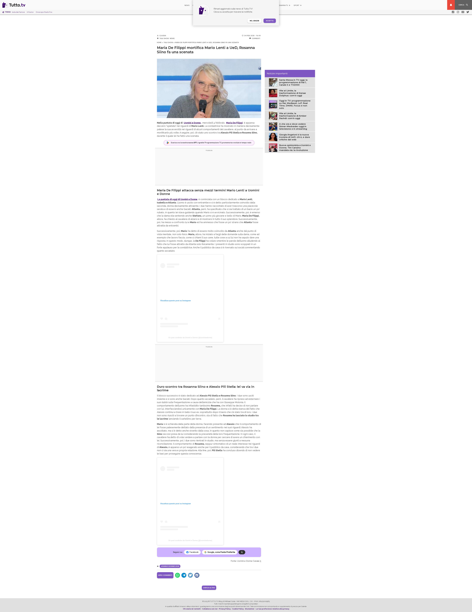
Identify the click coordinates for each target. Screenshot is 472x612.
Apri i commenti (165, 575)
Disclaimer (249, 609)
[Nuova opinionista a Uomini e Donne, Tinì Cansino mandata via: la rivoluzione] (273, 147)
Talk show (164, 38)
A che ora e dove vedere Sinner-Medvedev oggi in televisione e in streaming (293, 126)
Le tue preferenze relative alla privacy (272, 609)
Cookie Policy (238, 609)
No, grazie (254, 21)
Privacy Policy (225, 609)
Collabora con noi (209, 609)
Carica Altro (209, 588)
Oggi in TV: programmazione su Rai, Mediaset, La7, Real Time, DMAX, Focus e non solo (294, 104)
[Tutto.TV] (20, 5)
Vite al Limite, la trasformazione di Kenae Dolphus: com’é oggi (292, 93)
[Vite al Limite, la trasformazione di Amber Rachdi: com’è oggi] (273, 115)
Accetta (269, 21)
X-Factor (30, 12)
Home (159, 42)
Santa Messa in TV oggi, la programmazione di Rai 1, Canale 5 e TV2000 (293, 82)
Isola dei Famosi (18, 12)
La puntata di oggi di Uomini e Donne (177, 199)
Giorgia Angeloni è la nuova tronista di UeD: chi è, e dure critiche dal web (294, 137)
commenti (256, 38)
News (187, 5)
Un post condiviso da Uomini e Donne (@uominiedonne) (190, 338)
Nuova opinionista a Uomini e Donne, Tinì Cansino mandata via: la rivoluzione (295, 147)
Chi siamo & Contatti (192, 609)
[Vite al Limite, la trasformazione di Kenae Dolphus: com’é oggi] (273, 93)
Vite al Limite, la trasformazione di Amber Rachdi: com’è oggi (292, 116)
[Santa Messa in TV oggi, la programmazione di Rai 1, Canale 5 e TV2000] (273, 82)
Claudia (162, 36)
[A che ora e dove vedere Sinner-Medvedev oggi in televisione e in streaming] (273, 126)
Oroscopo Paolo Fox (44, 12)
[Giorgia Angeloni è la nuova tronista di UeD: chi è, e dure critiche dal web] (273, 137)
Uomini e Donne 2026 (170, 566)
